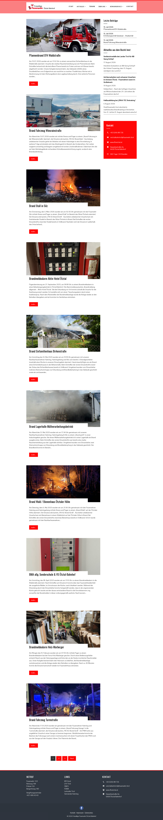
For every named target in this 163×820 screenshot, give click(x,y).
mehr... (33, 84)
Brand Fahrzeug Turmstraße (43, 720)
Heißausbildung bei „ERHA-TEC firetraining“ (120, 100)
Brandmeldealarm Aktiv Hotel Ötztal (47, 278)
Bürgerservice (116, 6)
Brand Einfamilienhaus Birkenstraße (47, 351)
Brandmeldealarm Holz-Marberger (46, 647)
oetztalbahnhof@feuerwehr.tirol (122, 137)
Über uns (101, 6)
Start (71, 6)
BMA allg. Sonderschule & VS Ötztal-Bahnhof (52, 574)
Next (72, 758)
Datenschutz (89, 813)
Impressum (80, 813)
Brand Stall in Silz (38, 206)
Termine (92, 6)
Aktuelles (80, 6)
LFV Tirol (67, 784)
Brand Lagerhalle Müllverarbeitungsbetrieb (51, 426)
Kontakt (129, 6)
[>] (119, 71)
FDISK (66, 789)
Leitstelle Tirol (69, 791)
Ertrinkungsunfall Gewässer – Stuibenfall (118, 36)
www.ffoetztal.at (116, 142)
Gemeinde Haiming (71, 794)
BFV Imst (67, 781)
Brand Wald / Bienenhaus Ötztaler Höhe (49, 502)
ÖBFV (66, 786)
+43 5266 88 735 (116, 132)
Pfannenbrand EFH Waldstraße (44, 55)
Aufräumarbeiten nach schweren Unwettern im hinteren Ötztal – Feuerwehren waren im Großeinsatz (120, 79)
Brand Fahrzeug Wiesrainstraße (45, 130)
